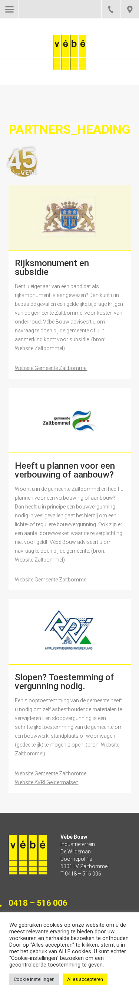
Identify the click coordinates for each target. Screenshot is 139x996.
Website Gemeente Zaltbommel (51, 368)
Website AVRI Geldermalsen (47, 782)
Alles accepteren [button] (85, 979)
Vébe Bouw (69, 59)
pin (129, 9)
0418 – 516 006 (110, 9)
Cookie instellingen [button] (34, 979)
